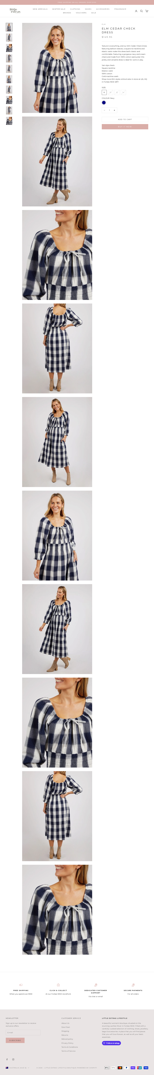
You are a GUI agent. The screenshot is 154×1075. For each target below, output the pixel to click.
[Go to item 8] (9, 100)
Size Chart (65, 1027)
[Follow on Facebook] (7, 1059)
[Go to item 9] (9, 110)
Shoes (88, 9)
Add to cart (125, 119)
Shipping (65, 1031)
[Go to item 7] (9, 89)
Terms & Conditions (69, 1047)
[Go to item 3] (9, 48)
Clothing (75, 9)
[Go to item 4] (9, 58)
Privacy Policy (67, 1043)
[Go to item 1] (9, 27)
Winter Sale (58, 9)
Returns (64, 1035)
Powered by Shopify (87, 1068)
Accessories (103, 9)
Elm (104, 24)
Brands (67, 13)
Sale (93, 13)
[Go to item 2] (9, 37)
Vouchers (81, 13)
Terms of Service (68, 1051)
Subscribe (15, 1040)
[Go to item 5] (9, 69)
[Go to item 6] (9, 79)
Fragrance (120, 9)
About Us (65, 1023)
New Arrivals (40, 9)
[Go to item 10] (9, 121)
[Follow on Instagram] (13, 1059)
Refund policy (67, 1039)
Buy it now (125, 127)
